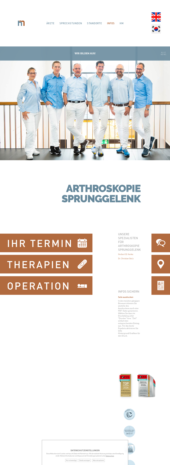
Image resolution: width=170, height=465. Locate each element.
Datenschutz (110, 456)
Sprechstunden (70, 23)
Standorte (94, 23)
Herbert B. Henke (125, 254)
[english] (156, 17)
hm (122, 23)
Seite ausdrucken (125, 297)
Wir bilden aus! (85, 53)
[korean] (156, 29)
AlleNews (163, 53)
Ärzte (50, 23)
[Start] (21, 23)
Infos (111, 23)
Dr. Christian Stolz (126, 258)
